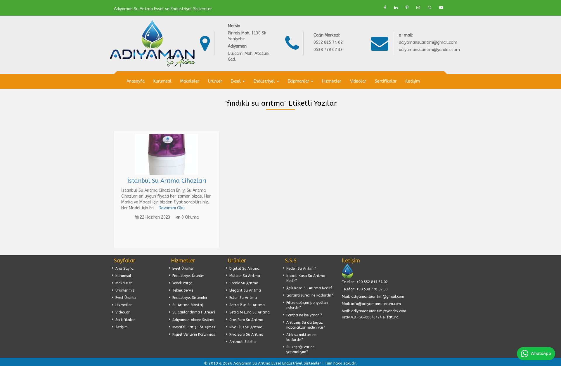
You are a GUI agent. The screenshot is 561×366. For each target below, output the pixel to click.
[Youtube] (441, 7)
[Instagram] (418, 7)
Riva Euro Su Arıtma (246, 334)
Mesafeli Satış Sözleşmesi (194, 327)
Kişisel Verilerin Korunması (194, 334)
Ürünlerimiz (125, 290)
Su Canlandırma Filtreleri (193, 312)
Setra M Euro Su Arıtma (249, 312)
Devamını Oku (172, 207)
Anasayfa (136, 81)
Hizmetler (331, 81)
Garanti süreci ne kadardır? (309, 295)
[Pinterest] (407, 7)
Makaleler (189, 81)
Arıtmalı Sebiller (243, 342)
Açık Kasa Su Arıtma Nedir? (309, 288)
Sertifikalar (385, 81)
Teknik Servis (182, 290)
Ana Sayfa (124, 268)
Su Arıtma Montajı (188, 305)
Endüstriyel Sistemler (189, 298)
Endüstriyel (265, 81)
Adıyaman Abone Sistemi (193, 320)
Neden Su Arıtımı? (301, 268)
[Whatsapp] (429, 7)
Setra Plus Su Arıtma (247, 305)
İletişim (412, 81)
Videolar (358, 81)
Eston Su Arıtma (243, 298)
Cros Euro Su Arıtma (246, 320)
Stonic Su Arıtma (243, 283)
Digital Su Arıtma (244, 268)
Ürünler (215, 81)
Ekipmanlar (299, 81)
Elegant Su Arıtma (245, 290)
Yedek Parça (182, 283)
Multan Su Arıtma (244, 276)
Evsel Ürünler (126, 298)
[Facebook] (385, 7)
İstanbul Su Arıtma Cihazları (166, 180)
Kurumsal (162, 81)
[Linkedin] (396, 7)
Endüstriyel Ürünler (188, 276)
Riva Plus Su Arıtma (245, 327)
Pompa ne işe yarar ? (304, 315)
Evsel (236, 81)
